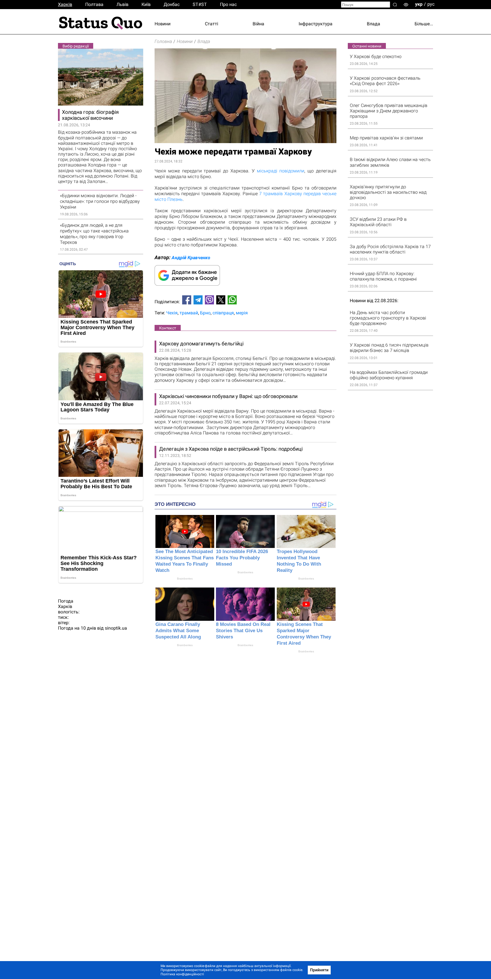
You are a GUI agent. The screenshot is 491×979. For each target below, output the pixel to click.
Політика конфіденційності (182, 974)
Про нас (228, 4)
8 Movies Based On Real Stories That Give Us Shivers (243, 631)
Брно (205, 313)
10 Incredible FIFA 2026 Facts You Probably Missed (242, 558)
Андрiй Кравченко (191, 257)
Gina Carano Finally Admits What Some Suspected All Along (178, 631)
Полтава (94, 4)
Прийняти (319, 970)
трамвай (189, 313)
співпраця (223, 313)
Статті (211, 23)
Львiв (122, 4)
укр (419, 4)
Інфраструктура (315, 23)
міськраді (267, 171)
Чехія (172, 313)
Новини (162, 23)
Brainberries (185, 578)
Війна (258, 23)
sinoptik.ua (116, 628)
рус (430, 4)
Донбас (172, 4)
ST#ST (200, 4)
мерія (242, 313)
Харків (65, 4)
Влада (373, 23)
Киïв (146, 4)
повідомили (291, 171)
